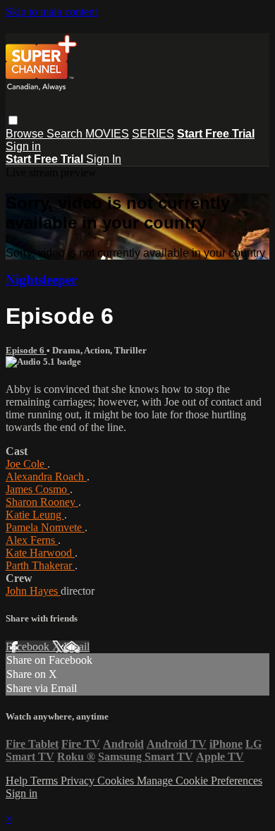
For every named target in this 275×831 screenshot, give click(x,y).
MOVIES (107, 134)
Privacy (79, 781)
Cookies (117, 781)
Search (66, 134)
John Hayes (33, 591)
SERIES (153, 134)
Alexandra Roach (46, 477)
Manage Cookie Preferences (199, 781)
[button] (13, 120)
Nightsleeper (41, 279)
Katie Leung (35, 515)
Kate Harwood (40, 553)
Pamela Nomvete (45, 527)
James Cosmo (38, 489)
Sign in (23, 146)
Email (76, 647)
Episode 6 (26, 350)
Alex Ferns (32, 540)
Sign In (103, 159)
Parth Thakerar (40, 565)
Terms (45, 781)
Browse (26, 134)
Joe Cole (26, 464)
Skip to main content (51, 12)
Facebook (29, 647)
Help (18, 781)
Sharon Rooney (42, 502)
